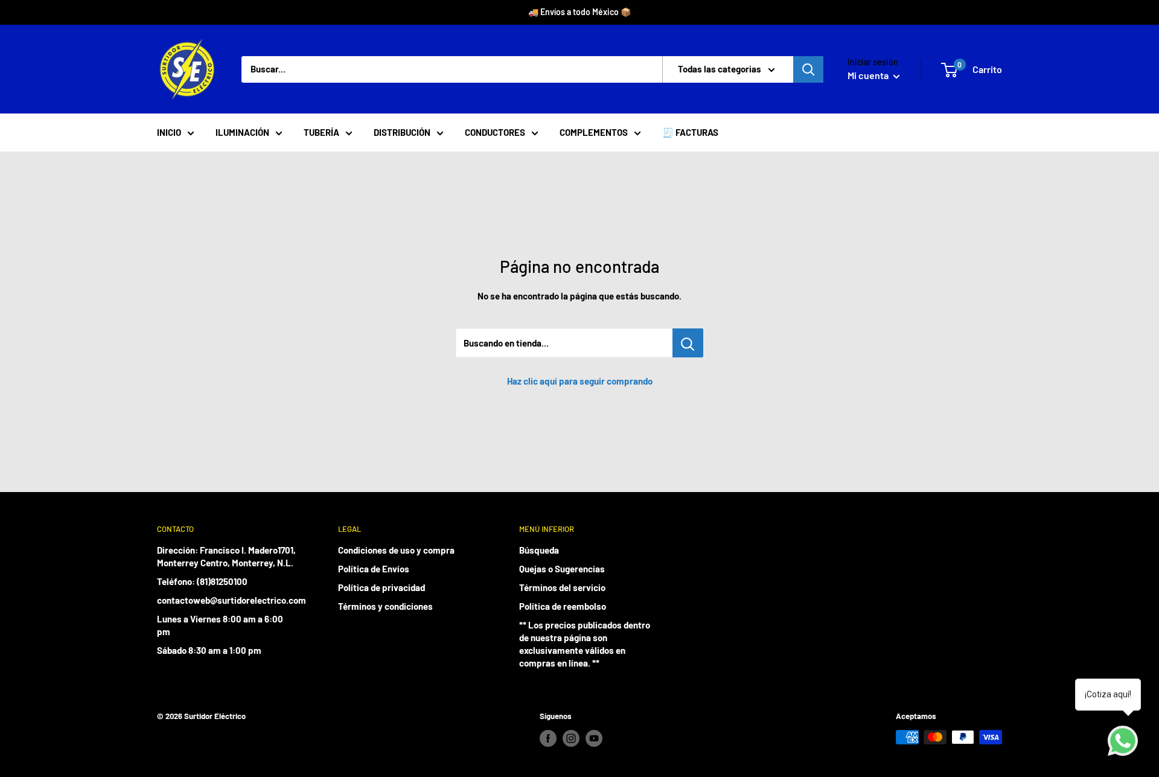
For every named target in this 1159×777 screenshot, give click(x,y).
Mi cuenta (869, 75)
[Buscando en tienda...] (687, 342)
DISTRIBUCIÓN (402, 132)
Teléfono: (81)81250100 (202, 581)
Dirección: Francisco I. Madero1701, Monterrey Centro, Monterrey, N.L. (226, 556)
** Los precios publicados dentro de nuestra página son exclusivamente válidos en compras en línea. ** (584, 643)
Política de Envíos (373, 568)
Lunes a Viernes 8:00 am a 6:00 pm (220, 625)
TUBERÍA (321, 132)
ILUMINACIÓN (242, 132)
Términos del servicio (562, 587)
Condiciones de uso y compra (396, 550)
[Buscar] (808, 69)
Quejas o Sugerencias (562, 568)
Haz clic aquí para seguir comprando (580, 381)
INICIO (169, 132)
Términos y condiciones (385, 606)
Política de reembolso (562, 606)
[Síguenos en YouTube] (594, 738)
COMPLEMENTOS (594, 132)
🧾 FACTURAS (690, 132)
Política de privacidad (381, 587)
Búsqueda (539, 550)
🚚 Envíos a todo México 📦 (579, 12)
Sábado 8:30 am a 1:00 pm (209, 650)
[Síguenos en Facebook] (548, 738)
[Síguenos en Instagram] (571, 738)
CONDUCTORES (495, 132)
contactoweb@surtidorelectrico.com (226, 600)
